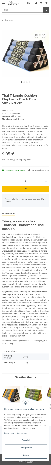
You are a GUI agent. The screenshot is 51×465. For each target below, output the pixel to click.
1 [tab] (21, 82)
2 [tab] (24, 82)
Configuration (26, 447)
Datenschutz (21, 433)
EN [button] (28, 2)
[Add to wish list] (43, 35)
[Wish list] (41, 3)
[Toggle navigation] (3, 1)
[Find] (46, 10)
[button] (36, 3)
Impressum (9, 433)
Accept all (26, 440)
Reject (26, 455)
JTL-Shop (30, 462)
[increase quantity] (46, 181)
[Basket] (46, 3)
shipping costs (25, 159)
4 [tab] (29, 82)
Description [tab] (8, 213)
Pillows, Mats (16, 116)
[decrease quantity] (5, 181)
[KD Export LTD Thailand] (14, 3)
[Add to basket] (4, 28)
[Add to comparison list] (36, 35)
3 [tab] (27, 82)
